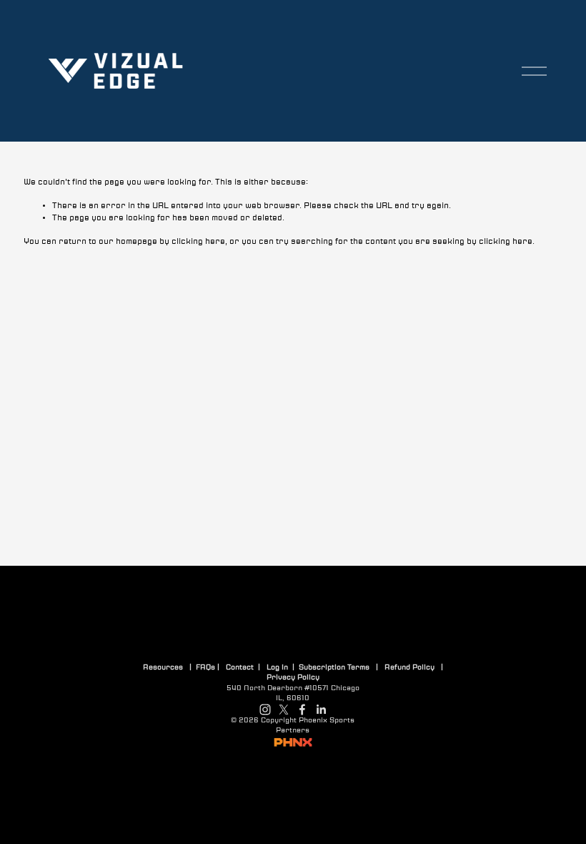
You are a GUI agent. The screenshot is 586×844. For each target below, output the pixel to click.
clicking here (198, 241)
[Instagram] (265, 709)
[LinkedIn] (321, 709)
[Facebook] (302, 709)
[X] (283, 709)
